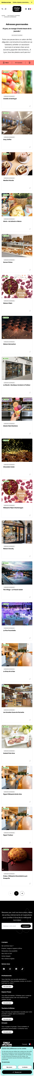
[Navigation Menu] (2, 9)
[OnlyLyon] (7, 1044)
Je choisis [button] (25, 1067)
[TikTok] (22, 969)
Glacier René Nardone (10, 426)
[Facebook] (4, 969)
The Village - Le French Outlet (13, 590)
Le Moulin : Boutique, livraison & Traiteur (16, 385)
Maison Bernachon (9, 344)
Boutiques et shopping (14, 15)
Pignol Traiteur (8, 835)
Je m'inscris (26, 926)
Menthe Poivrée (8, 180)
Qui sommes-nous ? (7, 946)
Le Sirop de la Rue (9, 671)
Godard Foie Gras (9, 753)
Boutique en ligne (6, 2)
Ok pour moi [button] (18, 1072)
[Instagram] (10, 969)
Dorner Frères (7, 262)
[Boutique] (26, 9)
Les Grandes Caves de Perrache (13, 712)
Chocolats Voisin (9, 467)
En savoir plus (7, 986)
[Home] (17, 9)
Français (24, 1044)
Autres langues (6, 956)
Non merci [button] (9, 1067)
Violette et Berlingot (10, 99)
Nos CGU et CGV (7, 953)
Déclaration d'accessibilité (9, 951)
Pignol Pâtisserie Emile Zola (12, 794)
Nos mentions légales (8, 958)
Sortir (3, 15)
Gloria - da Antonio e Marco (12, 221)
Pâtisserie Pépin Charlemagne (13, 508)
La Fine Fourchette (9, 630)
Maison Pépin (7, 303)
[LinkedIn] (16, 969)
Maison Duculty (8, 549)
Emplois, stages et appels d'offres (12, 948)
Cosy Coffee (7, 139)
